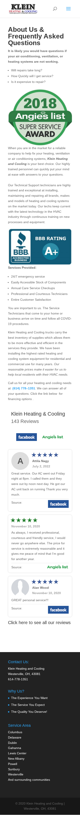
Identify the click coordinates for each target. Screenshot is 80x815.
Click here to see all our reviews (39, 622)
